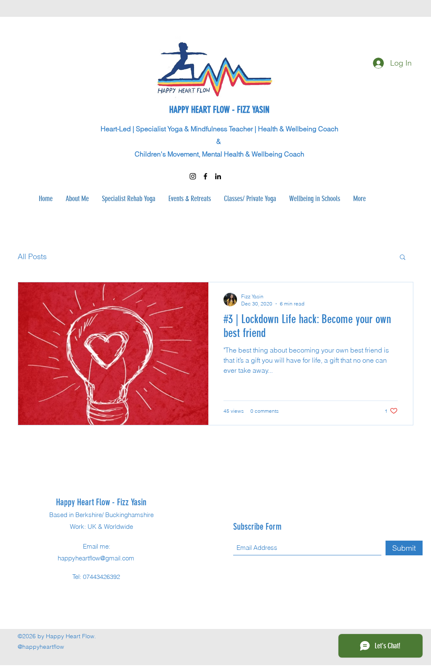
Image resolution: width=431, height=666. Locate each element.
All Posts (32, 256)
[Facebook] (205, 176)
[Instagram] (193, 176)
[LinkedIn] (218, 176)
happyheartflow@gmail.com (96, 558)
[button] (403, 257)
